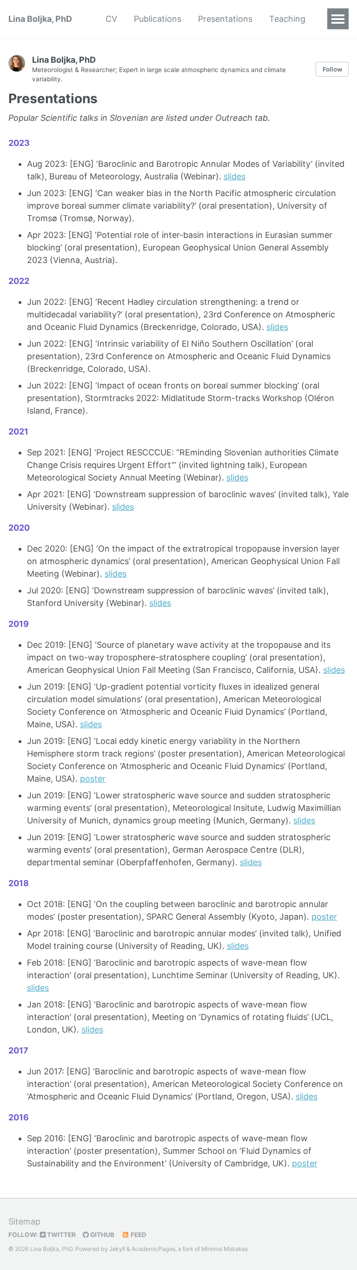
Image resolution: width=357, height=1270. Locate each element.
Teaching (287, 19)
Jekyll (117, 1248)
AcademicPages (153, 1248)
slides (234, 176)
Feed (137, 1234)
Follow (332, 69)
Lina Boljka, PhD (40, 19)
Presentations (225, 19)
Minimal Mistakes (224, 1248)
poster (93, 778)
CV (111, 19)
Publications (157, 19)
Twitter (61, 1234)
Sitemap (24, 1221)
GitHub (101, 1234)
